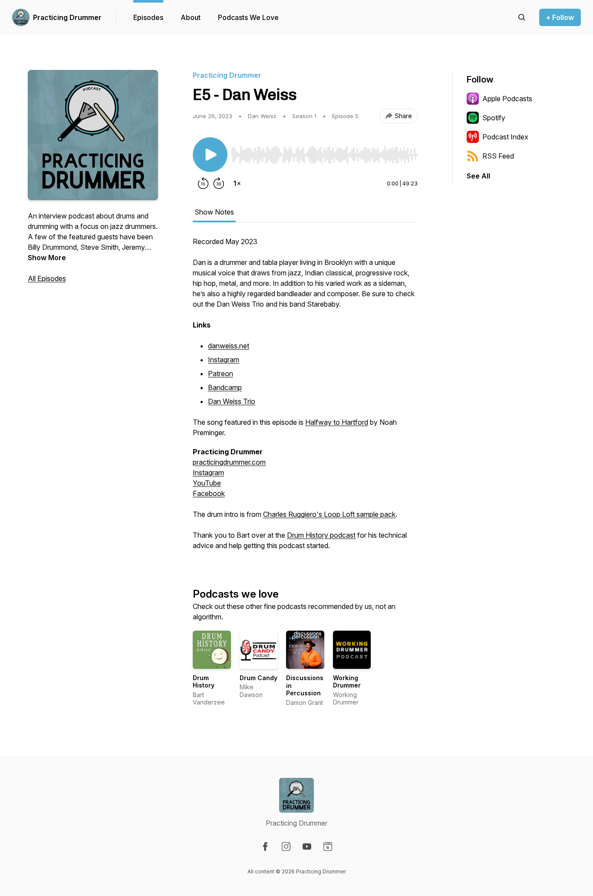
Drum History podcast (321, 535)
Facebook (209, 493)
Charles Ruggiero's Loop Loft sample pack (329, 514)
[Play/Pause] (210, 154)
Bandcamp (225, 387)
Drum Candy (258, 677)
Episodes (148, 17)
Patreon (220, 373)
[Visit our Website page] (327, 846)
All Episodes (47, 278)
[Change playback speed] (237, 183)
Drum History (203, 681)
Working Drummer (347, 681)
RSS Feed (498, 156)
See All (478, 176)
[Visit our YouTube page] (307, 846)
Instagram (223, 359)
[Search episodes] (521, 17)
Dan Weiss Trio (231, 401)
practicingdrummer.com (229, 462)
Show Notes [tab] (214, 212)
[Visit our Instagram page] (286, 846)
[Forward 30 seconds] (219, 183)
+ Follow (560, 17)
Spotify (493, 117)
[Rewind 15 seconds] (203, 183)
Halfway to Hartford (336, 422)
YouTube (207, 483)
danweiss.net (228, 345)
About (191, 17)
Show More (47, 257)
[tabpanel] (305, 397)
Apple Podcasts (507, 98)
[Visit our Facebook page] (265, 846)
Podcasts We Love (248, 17)
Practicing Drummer (67, 17)
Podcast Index (505, 136)
